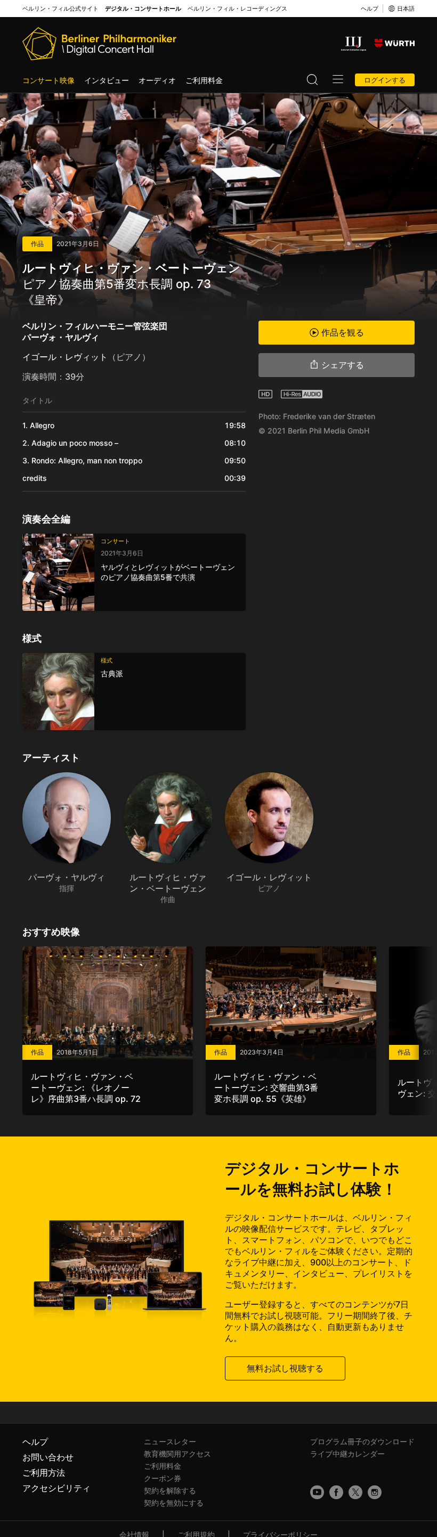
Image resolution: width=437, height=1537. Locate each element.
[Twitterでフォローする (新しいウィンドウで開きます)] (355, 1492)
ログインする (385, 80)
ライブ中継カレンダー (347, 1453)
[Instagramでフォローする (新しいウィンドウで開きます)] (375, 1492)
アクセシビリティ (56, 1488)
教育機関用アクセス (177, 1453)
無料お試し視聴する (285, 1368)
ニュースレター (170, 1441)
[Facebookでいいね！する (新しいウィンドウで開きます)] (336, 1492)
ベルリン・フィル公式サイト (60, 8)
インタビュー (106, 80)
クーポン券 (162, 1478)
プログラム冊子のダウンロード (362, 1441)
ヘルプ (369, 8)
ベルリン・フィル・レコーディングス (237, 8)
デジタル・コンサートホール (143, 8)
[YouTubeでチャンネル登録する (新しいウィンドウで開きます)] (317, 1492)
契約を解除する (170, 1490)
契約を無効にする (174, 1502)
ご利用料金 (204, 80)
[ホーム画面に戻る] (99, 43)
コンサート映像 (48, 80)
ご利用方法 (43, 1472)
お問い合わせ (48, 1457)
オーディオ (157, 80)
